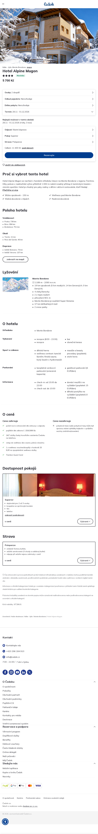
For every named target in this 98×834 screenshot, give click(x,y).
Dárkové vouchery (11, 744)
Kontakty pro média (12, 715)
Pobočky (7, 690)
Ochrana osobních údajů (54, 798)
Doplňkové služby (11, 735)
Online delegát (9, 752)
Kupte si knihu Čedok (12, 772)
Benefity (7, 739)
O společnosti (9, 686)
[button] (5, 821)
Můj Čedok (7, 760)
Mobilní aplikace (10, 768)
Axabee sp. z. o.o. (30, 806)
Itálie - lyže (28, 616)
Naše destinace (17, 616)
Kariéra (6, 711)
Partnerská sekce (33, 798)
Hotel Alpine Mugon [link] (54, 616)
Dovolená (6, 616)
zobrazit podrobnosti (14, 515)
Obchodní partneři (11, 695)
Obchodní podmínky (12, 699)
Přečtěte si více (10, 190)
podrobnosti (27, 148)
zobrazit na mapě (15, 259)
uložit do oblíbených (15, 165)
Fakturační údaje (10, 707)
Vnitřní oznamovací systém (15, 723)
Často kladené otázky (13, 748)
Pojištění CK (8, 703)
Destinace (7, 719)
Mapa (29, 67)
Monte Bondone (40, 616)
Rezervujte (49, 155)
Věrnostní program (11, 731)
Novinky (6, 776)
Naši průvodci (9, 756)
